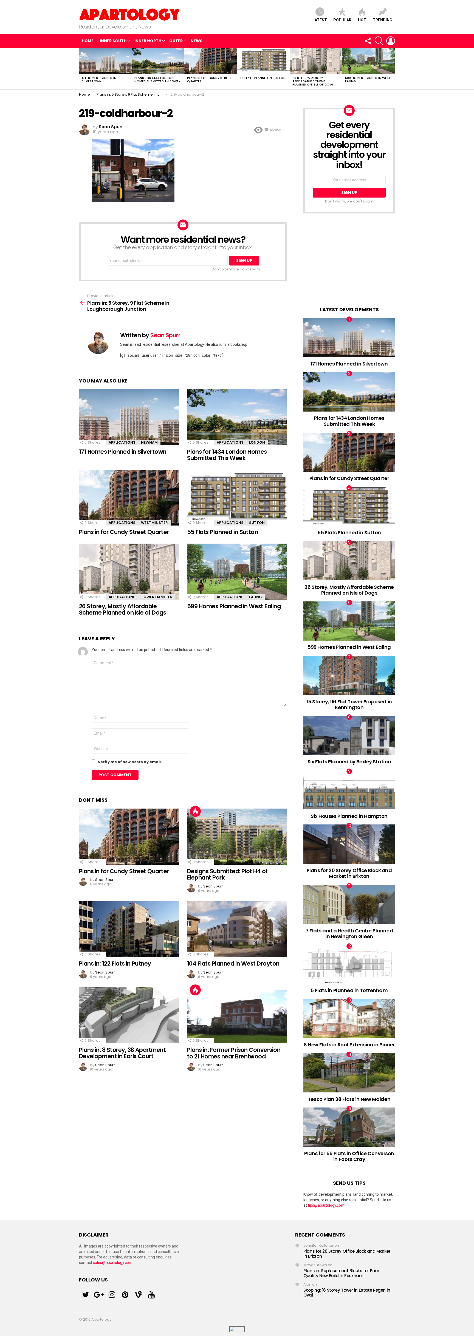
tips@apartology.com (326, 1205)
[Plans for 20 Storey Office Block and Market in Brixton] (349, 844)
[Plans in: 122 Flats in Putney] (129, 929)
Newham (149, 442)
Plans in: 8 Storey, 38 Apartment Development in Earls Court (122, 1053)
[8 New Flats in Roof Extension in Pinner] (349, 1018)
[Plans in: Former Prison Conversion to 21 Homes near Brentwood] (237, 1015)
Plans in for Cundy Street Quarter (209, 79)
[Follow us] (367, 41)
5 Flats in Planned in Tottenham (349, 990)
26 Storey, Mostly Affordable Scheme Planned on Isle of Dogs (313, 81)
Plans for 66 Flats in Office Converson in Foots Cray (349, 1156)
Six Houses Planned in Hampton (349, 816)
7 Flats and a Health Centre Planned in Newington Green (349, 933)
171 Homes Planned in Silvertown (99, 79)
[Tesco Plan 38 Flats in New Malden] (349, 1072)
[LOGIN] (390, 41)
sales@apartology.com (112, 1262)
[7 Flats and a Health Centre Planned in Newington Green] (349, 904)
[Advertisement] (349, 260)
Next (392, 68)
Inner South (113, 41)
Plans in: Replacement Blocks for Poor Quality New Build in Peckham (341, 1273)
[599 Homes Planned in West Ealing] (368, 61)
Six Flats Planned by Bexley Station (349, 761)
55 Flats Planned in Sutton (263, 78)
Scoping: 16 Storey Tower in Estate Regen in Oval (346, 1292)
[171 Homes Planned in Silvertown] (105, 61)
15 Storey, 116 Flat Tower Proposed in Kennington (349, 704)
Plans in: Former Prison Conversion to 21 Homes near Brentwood (233, 1053)
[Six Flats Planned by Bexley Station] (349, 735)
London (257, 442)
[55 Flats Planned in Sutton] (263, 61)
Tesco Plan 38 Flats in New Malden (349, 1099)
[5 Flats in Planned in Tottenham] (349, 964)
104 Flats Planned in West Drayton (233, 963)
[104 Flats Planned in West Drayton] (237, 929)
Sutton (257, 522)
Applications (122, 442)
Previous (81, 68)
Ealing (255, 597)
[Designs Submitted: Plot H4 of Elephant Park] (237, 837)
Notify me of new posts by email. (130, 761)
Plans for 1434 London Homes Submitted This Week (157, 79)
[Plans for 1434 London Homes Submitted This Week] (158, 61)
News (196, 41)
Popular (342, 20)
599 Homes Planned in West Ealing (368, 79)
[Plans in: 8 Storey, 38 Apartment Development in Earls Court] (129, 1015)
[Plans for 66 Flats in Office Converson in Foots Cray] (349, 1127)
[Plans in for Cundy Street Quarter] (210, 61)
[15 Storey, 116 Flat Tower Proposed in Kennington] (349, 675)
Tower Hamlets (156, 597)
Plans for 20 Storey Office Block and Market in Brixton (349, 873)
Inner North (147, 41)
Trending (382, 20)
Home (88, 41)
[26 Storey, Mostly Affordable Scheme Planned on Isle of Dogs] (316, 61)
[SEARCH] (379, 41)
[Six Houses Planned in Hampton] (349, 789)
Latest (319, 20)
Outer (176, 41)
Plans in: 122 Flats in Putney (115, 963)
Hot (362, 20)
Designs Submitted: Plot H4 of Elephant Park (227, 874)
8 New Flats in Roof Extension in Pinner (349, 1044)
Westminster (154, 522)
